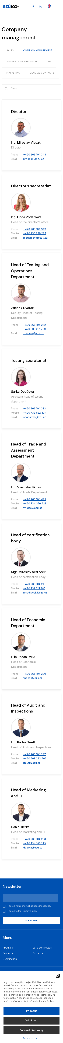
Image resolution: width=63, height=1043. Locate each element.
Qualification (10, 958)
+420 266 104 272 (34, 324)
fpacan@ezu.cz (33, 677)
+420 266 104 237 (34, 754)
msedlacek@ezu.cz (35, 592)
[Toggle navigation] (58, 6)
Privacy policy (30, 1038)
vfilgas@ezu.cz (32, 507)
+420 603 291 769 (34, 329)
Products (8, 953)
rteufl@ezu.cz (31, 762)
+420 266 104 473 (34, 499)
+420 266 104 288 (34, 839)
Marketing (13, 72)
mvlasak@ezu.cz (33, 158)
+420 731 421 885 (34, 588)
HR (49, 61)
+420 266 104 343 (34, 154)
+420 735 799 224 (34, 233)
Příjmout (31, 1010)
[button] (57, 975)
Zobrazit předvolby (31, 1030)
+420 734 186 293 (34, 843)
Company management (37, 50)
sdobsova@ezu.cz (34, 417)
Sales (10, 50)
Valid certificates (42, 947)
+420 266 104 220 (34, 673)
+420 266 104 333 (34, 408)
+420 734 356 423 (34, 503)
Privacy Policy (29, 911)
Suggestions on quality (22, 61)
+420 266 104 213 (34, 584)
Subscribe (31, 920)
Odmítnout (31, 1020)
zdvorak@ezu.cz (33, 333)
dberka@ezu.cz (32, 847)
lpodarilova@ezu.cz (35, 237)
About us (8, 947)
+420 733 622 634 (34, 412)
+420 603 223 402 (34, 758)
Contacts (38, 953)
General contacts (42, 72)
